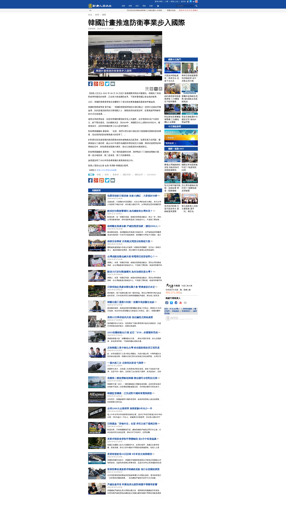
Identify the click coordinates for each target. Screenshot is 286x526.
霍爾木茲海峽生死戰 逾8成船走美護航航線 (165, 10)
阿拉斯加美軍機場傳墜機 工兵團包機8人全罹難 (126, 10)
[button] (125, 56)
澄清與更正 (186, 311)
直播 (123, 6)
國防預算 (127, 175)
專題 (144, 6)
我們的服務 (187, 309)
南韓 (107, 175)
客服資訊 (175, 311)
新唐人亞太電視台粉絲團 (106, 170)
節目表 (183, 1)
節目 (137, 6)
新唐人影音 (159, 1)
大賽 (166, 1)
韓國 (99, 175)
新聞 (130, 6)
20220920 (151, 175)
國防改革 (139, 175)
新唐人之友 (175, 1)
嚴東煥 (116, 175)
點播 (151, 6)
